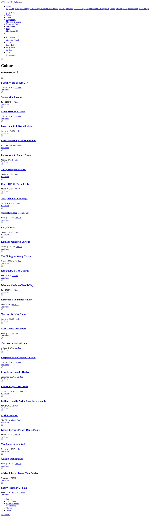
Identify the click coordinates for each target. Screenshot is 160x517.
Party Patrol (10, 47)
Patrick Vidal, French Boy (14, 82)
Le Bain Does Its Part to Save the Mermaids (23, 401)
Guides (9, 42)
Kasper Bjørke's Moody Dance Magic (20, 430)
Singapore (84, 9)
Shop (8, 29)
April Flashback (9, 415)
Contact (9, 510)
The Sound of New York (13, 444)
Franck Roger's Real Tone (14, 386)
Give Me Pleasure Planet (13, 328)
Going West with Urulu (13, 111)
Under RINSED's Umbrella (15, 184)
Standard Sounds (12, 40)
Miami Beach (48, 9)
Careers (9, 499)
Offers (8, 17)
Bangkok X (104, 9)
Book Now (10, 13)
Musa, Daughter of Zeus (13, 169)
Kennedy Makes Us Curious (15, 241)
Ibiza (56, 9)
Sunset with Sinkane (11, 97)
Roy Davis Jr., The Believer (15, 270)
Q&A (8, 52)
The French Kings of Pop (14, 343)
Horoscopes (10, 55)
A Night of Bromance (12, 458)
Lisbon (112, 9)
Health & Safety (12, 503)
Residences (10, 26)
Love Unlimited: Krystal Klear (16, 126)
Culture (9, 15)
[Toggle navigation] (21, 2)
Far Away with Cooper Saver (16, 155)
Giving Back (11, 501)
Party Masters (8, 227)
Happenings (11, 20)
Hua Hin (62, 9)
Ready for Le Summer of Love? (17, 299)
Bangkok (39, 9)
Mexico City (144, 9)
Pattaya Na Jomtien (130, 9)
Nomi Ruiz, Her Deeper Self (15, 213)
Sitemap (9, 508)
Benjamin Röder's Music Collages (18, 357)
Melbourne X (94, 9)
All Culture (10, 37)
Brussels (119, 9)
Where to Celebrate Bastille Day (17, 285)
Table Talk (10, 45)
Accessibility (11, 506)
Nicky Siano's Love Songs (14, 198)
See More (5, 90)
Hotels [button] (8, 6)
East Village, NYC (27, 9)
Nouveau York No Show (13, 314)
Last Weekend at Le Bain (14, 487)
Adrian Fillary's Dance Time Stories (19, 473)
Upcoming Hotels (13, 24)
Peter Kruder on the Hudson (15, 372)
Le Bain (9, 50)
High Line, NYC (13, 9)
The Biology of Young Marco (16, 256)
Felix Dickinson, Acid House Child (18, 140)
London (77, 9)
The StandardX (12, 31)
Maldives (69, 9)
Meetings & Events (13, 22)
